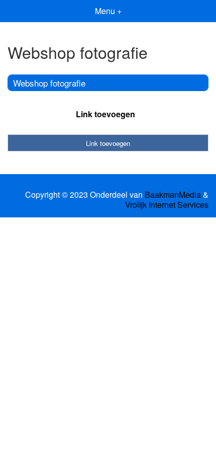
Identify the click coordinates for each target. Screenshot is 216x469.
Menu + (108, 11)
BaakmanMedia (173, 195)
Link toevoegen (105, 114)
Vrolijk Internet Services (166, 205)
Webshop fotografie (49, 82)
